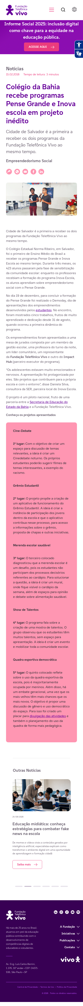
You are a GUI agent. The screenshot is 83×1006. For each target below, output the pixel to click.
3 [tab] (36, 886)
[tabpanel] (41, 824)
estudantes (44, 310)
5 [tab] (55, 886)
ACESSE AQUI (38, 47)
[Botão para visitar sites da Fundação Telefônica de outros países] (74, 9)
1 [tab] (18, 886)
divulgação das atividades (48, 716)
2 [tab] (27, 886)
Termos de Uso (47, 987)
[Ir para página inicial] (14, 10)
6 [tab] (64, 886)
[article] (41, 485)
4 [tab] (46, 886)
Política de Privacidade (67, 987)
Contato (69, 947)
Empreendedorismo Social (29, 160)
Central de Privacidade (27, 987)
